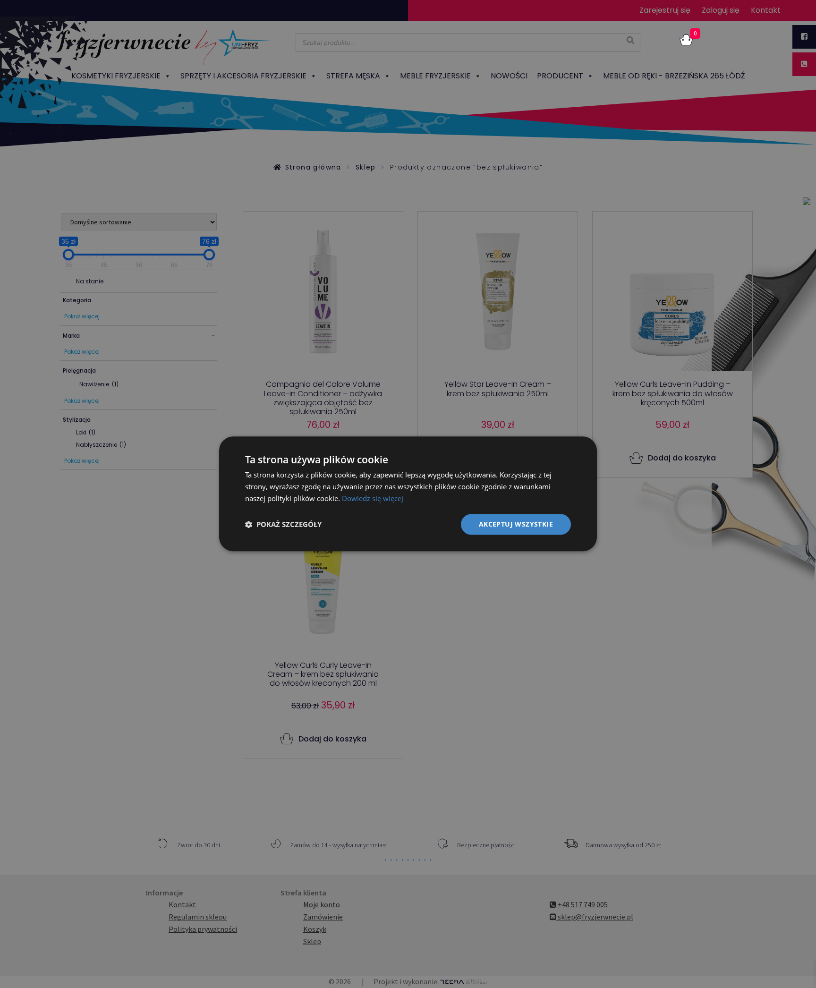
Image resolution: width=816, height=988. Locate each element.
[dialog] (408, 493)
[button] (283, 524)
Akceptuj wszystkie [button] (516, 524)
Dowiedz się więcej (372, 498)
